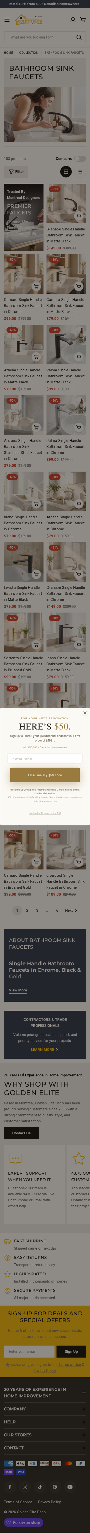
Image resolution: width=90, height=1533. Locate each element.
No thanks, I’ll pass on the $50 (45, 813)
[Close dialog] (85, 713)
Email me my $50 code (45, 775)
